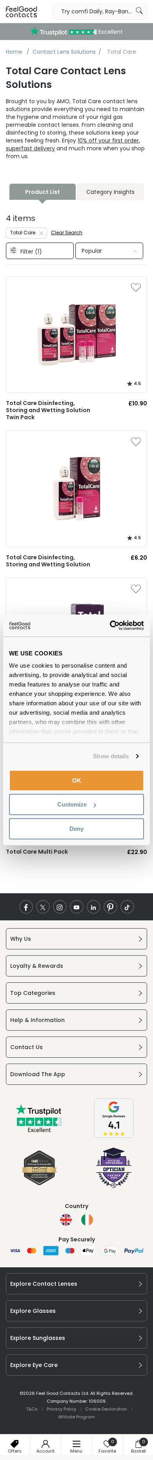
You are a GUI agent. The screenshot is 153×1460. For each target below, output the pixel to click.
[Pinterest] (110, 907)
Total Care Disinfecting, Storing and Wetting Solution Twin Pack (48, 410)
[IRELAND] (87, 1220)
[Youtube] (77, 907)
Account (45, 1451)
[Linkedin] (93, 907)
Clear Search (66, 232)
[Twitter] (43, 907)
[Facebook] (26, 907)
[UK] (66, 1220)
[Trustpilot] (39, 1131)
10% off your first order (108, 140)
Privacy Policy (61, 1409)
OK (76, 780)
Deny (76, 828)
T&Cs (32, 1409)
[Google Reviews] (113, 1136)
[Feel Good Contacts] (21, 11)
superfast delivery (30, 148)
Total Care (22, 232)
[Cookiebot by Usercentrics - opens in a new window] (110, 625)
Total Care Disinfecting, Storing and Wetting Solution (48, 560)
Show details (111, 756)
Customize (72, 804)
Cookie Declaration (106, 1409)
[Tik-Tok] (127, 907)
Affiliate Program (76, 1417)
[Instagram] (60, 907)
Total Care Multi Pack (37, 852)
